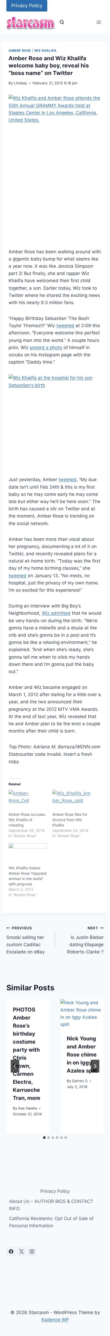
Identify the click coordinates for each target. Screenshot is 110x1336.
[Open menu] (99, 22)
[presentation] (82, 1013)
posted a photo (46, 347)
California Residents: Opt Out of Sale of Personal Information (51, 1222)
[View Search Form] (62, 22)
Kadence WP (55, 1319)
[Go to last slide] (15, 1066)
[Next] (95, 1066)
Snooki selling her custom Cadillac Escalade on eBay (25, 940)
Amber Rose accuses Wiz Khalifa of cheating (27, 819)
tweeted (65, 325)
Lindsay (20, 83)
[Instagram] (31, 1251)
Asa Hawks (27, 1108)
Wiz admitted (56, 613)
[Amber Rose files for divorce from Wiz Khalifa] (71, 801)
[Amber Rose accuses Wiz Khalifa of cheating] (28, 801)
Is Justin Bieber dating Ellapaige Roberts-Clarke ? (85, 940)
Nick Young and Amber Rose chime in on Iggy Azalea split (82, 1054)
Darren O (80, 1081)
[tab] (44, 1137)
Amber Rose (20, 50)
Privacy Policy (26, 5)
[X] (21, 1251)
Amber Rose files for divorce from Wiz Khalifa (69, 819)
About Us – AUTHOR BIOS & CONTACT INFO (51, 1205)
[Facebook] (10, 1251)
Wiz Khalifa (45, 50)
